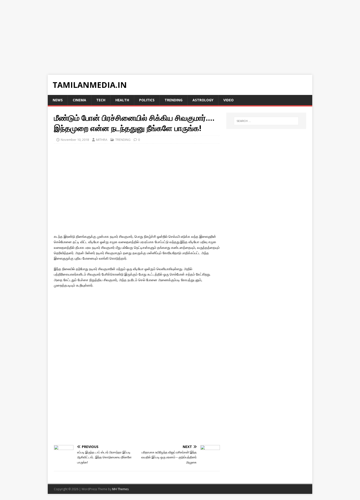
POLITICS (147, 100)
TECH (100, 100)
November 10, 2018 (75, 139)
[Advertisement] (147, 34)
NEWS (58, 100)
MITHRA (101, 139)
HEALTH (122, 100)
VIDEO (228, 100)
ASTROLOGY (202, 100)
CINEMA (79, 100)
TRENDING (173, 100)
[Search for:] (266, 121)
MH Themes (120, 489)
